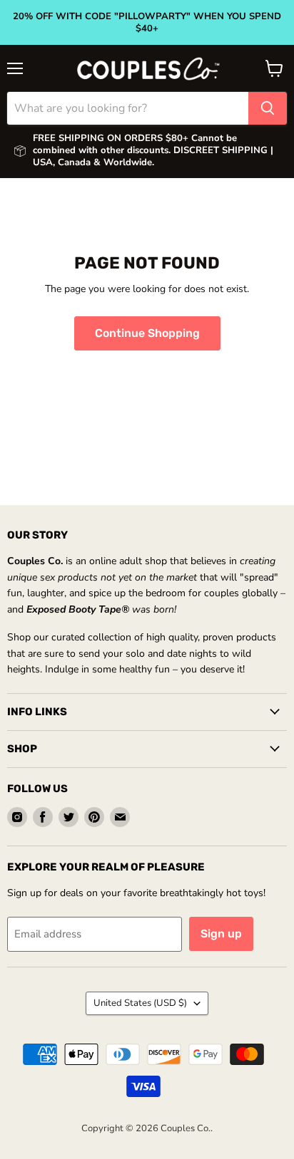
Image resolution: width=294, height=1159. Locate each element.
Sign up (221, 933)
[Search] (267, 108)
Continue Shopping (147, 333)
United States (140, 1003)
